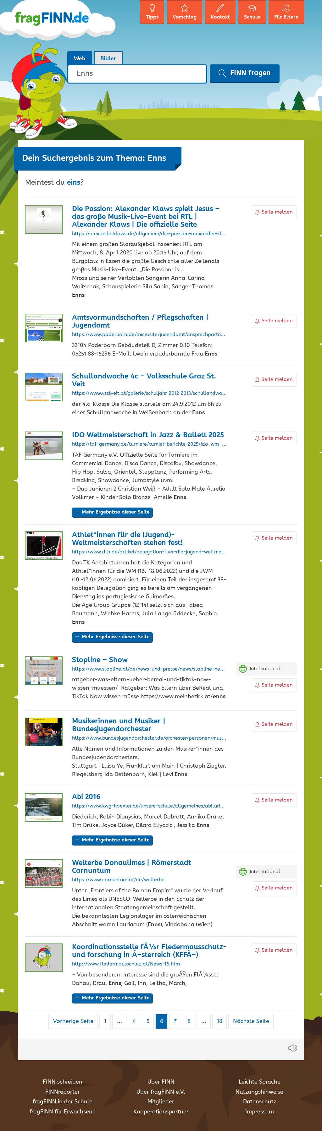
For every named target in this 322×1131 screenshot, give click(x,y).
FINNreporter (62, 1092)
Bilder (108, 58)
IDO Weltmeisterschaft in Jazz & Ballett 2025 (148, 435)
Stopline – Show (100, 660)
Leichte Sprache (259, 1082)
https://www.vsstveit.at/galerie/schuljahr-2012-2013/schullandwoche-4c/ (149, 393)
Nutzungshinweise (259, 1092)
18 (222, 1021)
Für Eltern (286, 17)
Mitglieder (160, 1101)
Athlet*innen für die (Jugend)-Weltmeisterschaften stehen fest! (127, 539)
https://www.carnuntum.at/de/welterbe (118, 880)
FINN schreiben (62, 1082)
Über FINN (161, 1082)
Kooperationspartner (161, 1111)
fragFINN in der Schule (62, 1101)
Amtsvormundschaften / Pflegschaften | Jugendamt (140, 321)
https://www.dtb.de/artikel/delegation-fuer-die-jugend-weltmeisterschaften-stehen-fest (149, 552)
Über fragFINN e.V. (160, 1092)
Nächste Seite (251, 1021)
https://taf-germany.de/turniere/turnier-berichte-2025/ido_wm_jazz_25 (149, 444)
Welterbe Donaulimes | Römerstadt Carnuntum (131, 866)
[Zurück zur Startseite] (67, 25)
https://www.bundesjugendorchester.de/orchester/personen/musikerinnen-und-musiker (149, 738)
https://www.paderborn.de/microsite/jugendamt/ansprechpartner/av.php (149, 335)
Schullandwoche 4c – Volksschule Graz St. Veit (144, 380)
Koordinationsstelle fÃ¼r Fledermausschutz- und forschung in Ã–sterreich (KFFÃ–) (149, 951)
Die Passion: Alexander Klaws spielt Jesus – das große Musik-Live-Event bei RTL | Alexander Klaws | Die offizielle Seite (145, 217)
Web (80, 58)
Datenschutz (259, 1101)
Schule (252, 17)
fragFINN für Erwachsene (63, 1111)
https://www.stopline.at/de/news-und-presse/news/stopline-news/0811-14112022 (149, 669)
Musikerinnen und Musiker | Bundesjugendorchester (118, 725)
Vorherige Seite (73, 1021)
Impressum (259, 1111)
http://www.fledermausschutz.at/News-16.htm (126, 964)
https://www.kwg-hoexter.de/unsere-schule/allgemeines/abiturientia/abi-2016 (149, 806)
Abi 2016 (86, 796)
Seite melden (277, 212)
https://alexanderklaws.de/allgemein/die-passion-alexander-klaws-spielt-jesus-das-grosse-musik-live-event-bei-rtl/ (149, 234)
